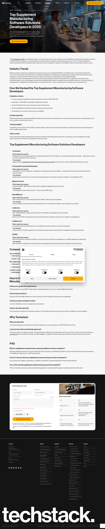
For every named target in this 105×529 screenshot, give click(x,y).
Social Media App (58, 460)
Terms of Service (47, 426)
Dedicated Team (43, 478)
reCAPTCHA (26, 426)
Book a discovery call (94, 3)
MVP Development (44, 452)
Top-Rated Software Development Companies (75, 526)
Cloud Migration (43, 475)
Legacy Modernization (44, 458)
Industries (38, 3)
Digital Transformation (73, 482)
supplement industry (18, 59)
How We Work (86, 452)
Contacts (76, 3)
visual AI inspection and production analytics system (38, 162)
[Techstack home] (6, 3)
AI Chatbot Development (75, 469)
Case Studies (86, 457)
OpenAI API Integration (74, 465)
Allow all (73, 278)
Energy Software (57, 466)
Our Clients (86, 449)
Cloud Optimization (74, 448)
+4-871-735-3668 (13, 455)
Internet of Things (72, 480)
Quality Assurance (43, 470)
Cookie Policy (47, 423)
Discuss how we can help (18, 41)
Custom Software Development (43, 456)
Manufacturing (57, 457)
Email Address (37, 389)
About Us (85, 446)
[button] (19, 414)
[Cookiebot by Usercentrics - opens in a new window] (77, 249)
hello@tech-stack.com (13, 459)
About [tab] (74, 254)
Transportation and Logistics (60, 449)
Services (28, 3)
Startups (56, 455)
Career (85, 466)
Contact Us (11, 462)
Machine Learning (73, 458)
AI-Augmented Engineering (45, 484)
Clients (57, 3)
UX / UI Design (72, 485)
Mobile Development (73, 488)
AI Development (72, 456)
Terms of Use (39, 423)
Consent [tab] (31, 254)
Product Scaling (43, 472)
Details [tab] (52, 254)
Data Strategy (42, 464)
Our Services (17, 10)
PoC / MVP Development (45, 449)
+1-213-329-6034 (13, 453)
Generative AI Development (75, 463)
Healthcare (56, 446)
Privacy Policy (39, 426)
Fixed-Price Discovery (44, 446)
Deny (32, 278)
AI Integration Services (44, 461)
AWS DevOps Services (74, 477)
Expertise (48, 3)
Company (67, 3)
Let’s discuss (14, 334)
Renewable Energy (58, 452)
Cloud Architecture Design (75, 453)
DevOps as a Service (73, 475)
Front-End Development (74, 491)
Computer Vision (73, 460)
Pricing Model (86, 455)
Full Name (14, 389)
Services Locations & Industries (94, 526)
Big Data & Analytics (73, 499)
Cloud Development (73, 446)
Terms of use (48, 526)
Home (11, 10)
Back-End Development (74, 494)
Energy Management (58, 463)
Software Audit (43, 467)
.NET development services (75, 496)
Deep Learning (73, 467)
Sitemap (62, 526)
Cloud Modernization (74, 451)
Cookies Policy (56, 526)
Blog (85, 463)
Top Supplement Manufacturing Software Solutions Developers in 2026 (42, 10)
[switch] (44, 273)
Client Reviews (87, 460)
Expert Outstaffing (43, 481)
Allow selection (52, 278)
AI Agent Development (74, 472)
